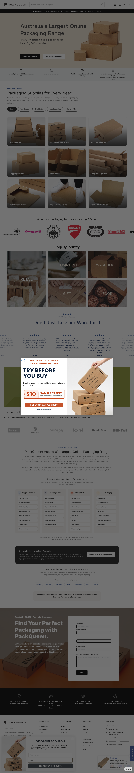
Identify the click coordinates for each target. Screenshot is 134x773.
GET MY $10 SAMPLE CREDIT (44, 405)
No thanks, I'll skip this (44, 410)
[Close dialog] (23, 360)
